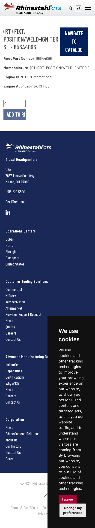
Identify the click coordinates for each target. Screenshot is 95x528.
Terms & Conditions (24, 507)
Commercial (14, 289)
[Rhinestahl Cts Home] (33, 8)
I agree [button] (67, 499)
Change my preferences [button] (72, 510)
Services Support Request (23, 314)
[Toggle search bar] (70, 8)
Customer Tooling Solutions (27, 281)
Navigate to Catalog (74, 41)
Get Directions (15, 201)
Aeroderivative (16, 301)
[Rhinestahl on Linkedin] (8, 212)
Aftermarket (14, 308)
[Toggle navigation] (88, 8)
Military (11, 295)
